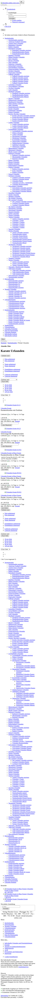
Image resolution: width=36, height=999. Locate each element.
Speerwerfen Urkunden (19, 141)
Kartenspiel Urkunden (15, 110)
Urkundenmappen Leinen (16, 306)
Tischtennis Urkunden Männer (21, 250)
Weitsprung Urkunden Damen (25, 703)
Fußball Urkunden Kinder (20, 83)
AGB (6, 950)
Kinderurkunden (10, 310)
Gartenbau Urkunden (14, 84)
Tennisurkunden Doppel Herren (22, 239)
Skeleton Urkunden (14, 196)
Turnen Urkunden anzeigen (20, 262)
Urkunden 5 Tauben (18, 227)
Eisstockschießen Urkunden (16, 69)
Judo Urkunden (13, 105)
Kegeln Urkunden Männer (20, 119)
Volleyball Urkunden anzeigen (21, 270)
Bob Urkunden (13, 59)
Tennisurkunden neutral (19, 234)
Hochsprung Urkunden (19, 136)
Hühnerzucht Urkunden (15, 100)
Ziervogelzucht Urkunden (16, 275)
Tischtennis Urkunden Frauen (21, 251)
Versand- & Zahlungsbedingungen (15, 946)
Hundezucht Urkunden (15, 102)
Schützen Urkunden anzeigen (21, 177)
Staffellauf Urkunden (18, 145)
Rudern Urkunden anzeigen (20, 169)
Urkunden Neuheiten (11, 329)
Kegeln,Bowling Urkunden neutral (22, 117)
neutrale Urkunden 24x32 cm (17, 293)
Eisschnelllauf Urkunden (15, 67)
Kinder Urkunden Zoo (15, 315)
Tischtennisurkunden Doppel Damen (23, 255)
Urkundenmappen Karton (16, 303)
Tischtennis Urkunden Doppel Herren (23, 253)
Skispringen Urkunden (15, 208)
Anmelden (6, 908)
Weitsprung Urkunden (19, 146)
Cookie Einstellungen (11, 957)
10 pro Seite (8, 385)
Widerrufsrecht (9, 948)
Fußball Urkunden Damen (20, 81)
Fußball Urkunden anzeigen (20, 76)
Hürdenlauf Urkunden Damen (25, 674)
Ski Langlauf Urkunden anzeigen (22, 201)
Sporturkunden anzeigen (15, 40)
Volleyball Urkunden (14, 268)
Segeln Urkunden (13, 195)
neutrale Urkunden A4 (15, 296)
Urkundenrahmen (10, 936)
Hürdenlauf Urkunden (19, 138)
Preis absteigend (9, 361)
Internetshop (4, 995)
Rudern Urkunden (13, 167)
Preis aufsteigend (10, 359)
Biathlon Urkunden (14, 55)
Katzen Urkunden (13, 112)
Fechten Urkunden (14, 71)
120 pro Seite (9, 392)
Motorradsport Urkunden (16, 148)
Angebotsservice (23, 967)
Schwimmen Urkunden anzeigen (22, 188)
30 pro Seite (8, 388)
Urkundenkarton (10, 327)
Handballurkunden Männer (20, 97)
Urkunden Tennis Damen (20, 238)
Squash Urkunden (13, 212)
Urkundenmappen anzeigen (16, 301)
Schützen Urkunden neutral (20, 179)
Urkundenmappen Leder (15, 305)
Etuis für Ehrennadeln (11, 330)
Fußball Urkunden (14, 74)
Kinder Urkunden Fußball (16, 317)
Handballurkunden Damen (20, 95)
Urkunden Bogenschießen (20, 184)
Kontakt (7, 945)
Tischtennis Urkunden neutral (21, 248)
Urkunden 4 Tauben (18, 225)
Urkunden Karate (6, 408)
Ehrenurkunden (9, 279)
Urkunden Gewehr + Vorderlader (22, 182)
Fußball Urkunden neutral (20, 78)
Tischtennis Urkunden (15, 244)
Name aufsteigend (10, 364)
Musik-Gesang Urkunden (16, 152)
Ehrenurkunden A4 (14, 286)
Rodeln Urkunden (13, 164)
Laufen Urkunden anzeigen (20, 124)
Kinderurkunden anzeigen (16, 311)
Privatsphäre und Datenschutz (14, 952)
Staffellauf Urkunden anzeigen (25, 693)
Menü (3, 30)
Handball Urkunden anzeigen (21, 93)
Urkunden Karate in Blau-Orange (11, 453)
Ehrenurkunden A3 (14, 284)
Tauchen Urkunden (14, 229)
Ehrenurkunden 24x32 (15, 282)
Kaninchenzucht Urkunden (16, 107)
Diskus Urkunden (17, 133)
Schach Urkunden (13, 174)
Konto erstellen (17, 20)
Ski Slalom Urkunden (15, 207)
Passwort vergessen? (18, 22)
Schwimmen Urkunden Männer (21, 191)
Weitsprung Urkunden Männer (25, 705)
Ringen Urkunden (13, 162)
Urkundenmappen (10, 299)
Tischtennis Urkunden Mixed (21, 256)
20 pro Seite (8, 386)
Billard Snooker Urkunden (16, 57)
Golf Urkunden (13, 90)
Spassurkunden (9, 931)
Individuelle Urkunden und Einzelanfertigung (18, 943)
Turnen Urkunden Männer (20, 265)
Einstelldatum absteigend (12, 371)
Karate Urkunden (13, 109)
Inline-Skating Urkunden (16, 103)
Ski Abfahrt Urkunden (15, 198)
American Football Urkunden (17, 42)
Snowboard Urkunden (15, 210)
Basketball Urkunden (14, 48)
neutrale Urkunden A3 (15, 294)
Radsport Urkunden (14, 153)
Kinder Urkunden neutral (16, 322)
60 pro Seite (8, 390)
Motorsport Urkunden (15, 150)
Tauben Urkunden (13, 217)
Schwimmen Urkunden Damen (21, 189)
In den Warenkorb (6, 425)
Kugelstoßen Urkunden (19, 140)
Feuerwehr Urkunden (15, 72)
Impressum (8, 953)
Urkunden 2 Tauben (18, 222)
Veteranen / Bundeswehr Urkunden (19, 267)
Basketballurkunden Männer (20, 54)
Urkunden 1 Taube (18, 220)
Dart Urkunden (13, 62)
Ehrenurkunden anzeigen (16, 280)
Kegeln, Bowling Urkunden (16, 114)
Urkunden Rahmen (10, 332)
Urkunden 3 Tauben (18, 224)
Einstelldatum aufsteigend (12, 369)
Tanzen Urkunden (13, 215)
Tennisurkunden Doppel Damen (22, 241)
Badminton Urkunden (15, 45)
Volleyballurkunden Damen (20, 272)
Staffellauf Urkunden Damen (25, 695)
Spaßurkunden (9, 325)
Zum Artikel (5, 469)
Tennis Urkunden (13, 231)
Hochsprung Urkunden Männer (25, 667)
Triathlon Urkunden (14, 258)
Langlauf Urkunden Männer (20, 205)
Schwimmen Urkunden (15, 186)
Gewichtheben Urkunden (16, 86)
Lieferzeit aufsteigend (11, 374)
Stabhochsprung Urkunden (20, 143)
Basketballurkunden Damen (20, 52)
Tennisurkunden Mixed (19, 243)
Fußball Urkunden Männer (20, 79)
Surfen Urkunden (13, 213)
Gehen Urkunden (17, 134)
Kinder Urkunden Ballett (16, 318)
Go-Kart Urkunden (14, 88)
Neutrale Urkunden (10, 289)
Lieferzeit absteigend (11, 376)
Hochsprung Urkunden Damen (25, 666)
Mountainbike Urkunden (19, 157)
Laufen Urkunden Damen (20, 126)
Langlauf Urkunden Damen (20, 203)
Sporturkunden (9, 38)
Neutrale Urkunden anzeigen (17, 291)
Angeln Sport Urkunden (15, 43)
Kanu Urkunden (17, 170)
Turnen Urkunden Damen (20, 263)
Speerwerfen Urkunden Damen (25, 688)
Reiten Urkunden (13, 160)
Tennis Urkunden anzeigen (20, 232)
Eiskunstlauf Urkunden (15, 66)
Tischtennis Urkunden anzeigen (21, 246)
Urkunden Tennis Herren (19, 236)
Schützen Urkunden (14, 176)
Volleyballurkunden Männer (20, 274)
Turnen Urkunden (13, 260)
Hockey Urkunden (14, 98)
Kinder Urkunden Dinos (15, 313)
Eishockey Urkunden (14, 64)
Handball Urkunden (14, 91)
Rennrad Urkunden (18, 158)
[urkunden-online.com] (10, 3)
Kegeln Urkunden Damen (20, 121)
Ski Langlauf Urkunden (15, 200)
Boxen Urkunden (13, 60)
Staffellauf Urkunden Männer (25, 696)
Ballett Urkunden (13, 47)
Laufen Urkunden (13, 122)
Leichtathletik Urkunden (15, 129)
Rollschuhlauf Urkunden (15, 165)
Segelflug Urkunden (14, 193)
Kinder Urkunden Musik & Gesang (19, 320)
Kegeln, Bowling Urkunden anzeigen (23, 115)
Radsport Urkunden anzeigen (21, 155)
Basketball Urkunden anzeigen (21, 50)
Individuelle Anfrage (11, 334)
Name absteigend (10, 366)
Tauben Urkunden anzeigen (20, 219)
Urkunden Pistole (17, 181)
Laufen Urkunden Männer (20, 127)
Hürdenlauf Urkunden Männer (25, 676)
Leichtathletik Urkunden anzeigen (22, 131)
